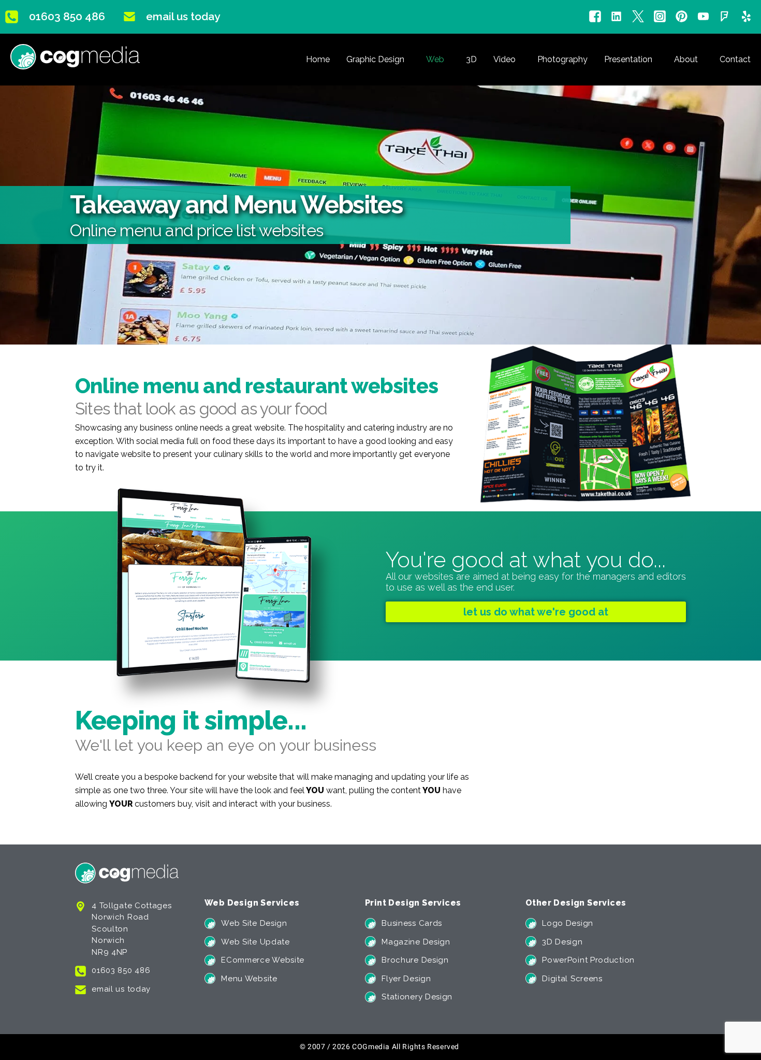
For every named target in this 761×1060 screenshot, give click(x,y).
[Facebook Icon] (595, 16)
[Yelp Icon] (746, 16)
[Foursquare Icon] (724, 16)
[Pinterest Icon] (681, 16)
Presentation (628, 59)
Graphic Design (375, 59)
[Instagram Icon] (659, 16)
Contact (735, 59)
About (686, 59)
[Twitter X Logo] (638, 16)
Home (318, 59)
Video (504, 59)
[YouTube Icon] (703, 16)
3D (471, 59)
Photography (562, 59)
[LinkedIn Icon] (616, 16)
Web (435, 59)
